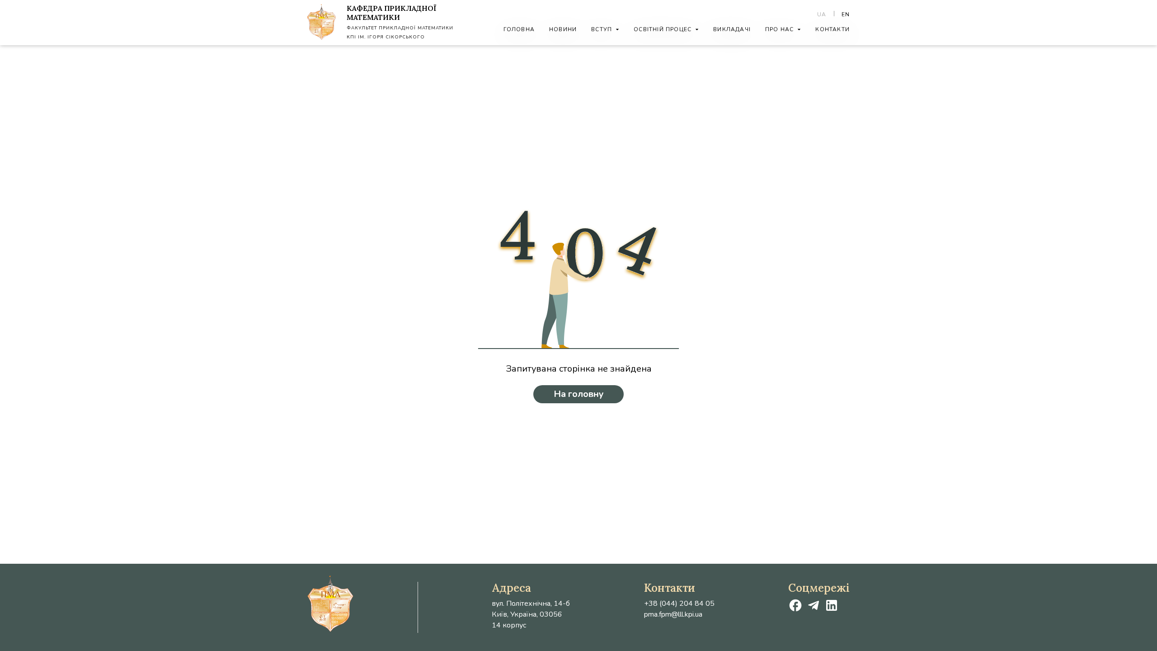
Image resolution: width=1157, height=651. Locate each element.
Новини (563, 29)
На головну (579, 394)
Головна (519, 29)
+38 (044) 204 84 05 (679, 604)
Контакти (832, 29)
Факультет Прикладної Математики (400, 28)
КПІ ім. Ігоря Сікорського (386, 37)
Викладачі (732, 29)
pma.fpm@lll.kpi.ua (673, 614)
